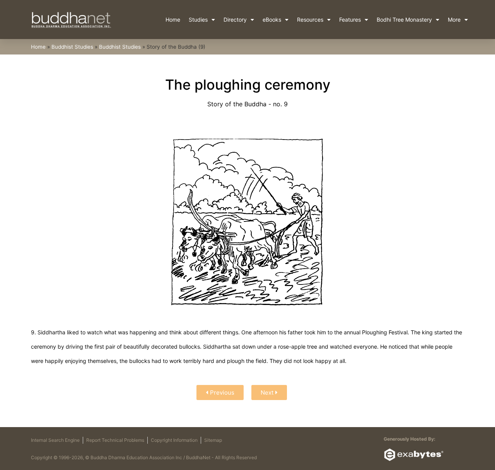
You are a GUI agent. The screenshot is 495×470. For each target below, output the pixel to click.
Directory (235, 19)
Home (173, 19)
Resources (310, 19)
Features (350, 19)
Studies (198, 19)
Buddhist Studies (72, 47)
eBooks (272, 19)
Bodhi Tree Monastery (404, 19)
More (454, 19)
